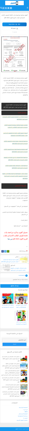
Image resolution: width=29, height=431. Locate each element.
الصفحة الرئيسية (23, 407)
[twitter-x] (6, 8)
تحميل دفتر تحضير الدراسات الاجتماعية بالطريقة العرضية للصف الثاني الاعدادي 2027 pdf (10, 387)
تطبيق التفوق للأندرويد (22, 420)
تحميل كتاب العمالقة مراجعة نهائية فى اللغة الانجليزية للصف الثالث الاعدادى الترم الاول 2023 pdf (15, 176)
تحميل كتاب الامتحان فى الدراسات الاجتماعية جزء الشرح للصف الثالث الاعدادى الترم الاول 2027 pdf (8, 307)
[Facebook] (2, 251)
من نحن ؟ (25, 409)
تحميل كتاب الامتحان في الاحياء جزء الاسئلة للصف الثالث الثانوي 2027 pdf (10, 359)
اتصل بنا (25, 418)
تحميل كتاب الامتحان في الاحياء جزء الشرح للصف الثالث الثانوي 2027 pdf (10, 380)
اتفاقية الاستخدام (23, 414)
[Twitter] (5, 251)
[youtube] (8, 8)
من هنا (10, 239)
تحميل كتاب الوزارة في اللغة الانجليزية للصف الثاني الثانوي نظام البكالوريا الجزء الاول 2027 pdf (10, 366)
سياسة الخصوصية (23, 416)
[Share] (8, 251)
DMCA (26, 412)
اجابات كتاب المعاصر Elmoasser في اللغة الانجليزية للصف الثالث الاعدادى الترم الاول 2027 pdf (21, 307)
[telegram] (11, 8)
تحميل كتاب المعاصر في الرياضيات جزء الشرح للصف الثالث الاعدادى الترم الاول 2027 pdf (10, 394)
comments (22, 275)
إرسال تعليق (14, 286)
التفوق (17, 429)
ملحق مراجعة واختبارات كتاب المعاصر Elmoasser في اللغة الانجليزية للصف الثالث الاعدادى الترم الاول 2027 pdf (10, 373)
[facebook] (3, 8)
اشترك (14, 344)
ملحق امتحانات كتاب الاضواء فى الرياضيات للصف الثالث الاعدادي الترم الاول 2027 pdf (21, 324)
